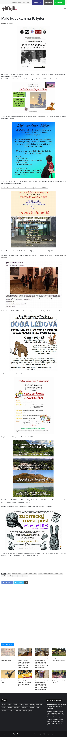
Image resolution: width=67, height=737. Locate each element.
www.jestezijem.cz (61, 733)
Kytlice (20, 575)
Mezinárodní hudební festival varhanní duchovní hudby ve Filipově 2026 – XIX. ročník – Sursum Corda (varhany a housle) (55, 723)
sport (38, 707)
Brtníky (61, 573)
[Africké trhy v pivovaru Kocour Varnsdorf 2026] (59, 652)
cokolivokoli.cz (59, 2)
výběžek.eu (48, 2)
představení (24, 707)
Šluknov (25, 710)
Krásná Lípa (39, 704)
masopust (25, 575)
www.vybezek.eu (5, 733)
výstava (11, 710)
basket (3, 704)
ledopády (4, 575)
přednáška (9, 575)
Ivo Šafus (3, 23)
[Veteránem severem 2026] (8, 674)
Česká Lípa (18, 710)
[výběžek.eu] (9, 8)
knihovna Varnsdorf (33, 573)
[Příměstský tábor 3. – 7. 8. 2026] (59, 674)
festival (15, 704)
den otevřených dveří (48, 573)
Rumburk (40, 573)
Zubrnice (9, 573)
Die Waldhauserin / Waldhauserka (56, 704)
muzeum (10, 707)
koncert (56, 573)
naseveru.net (38, 2)
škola (30, 710)
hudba (21, 704)
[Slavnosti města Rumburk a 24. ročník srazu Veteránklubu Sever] (25, 674)
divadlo (9, 704)
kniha (26, 704)
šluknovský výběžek (16, 573)
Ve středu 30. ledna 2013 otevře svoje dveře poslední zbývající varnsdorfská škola (24, 188)
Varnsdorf (25, 573)
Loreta (3, 707)
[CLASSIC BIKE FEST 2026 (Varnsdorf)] (8, 652)
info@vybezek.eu (15, 733)
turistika (15, 575)
